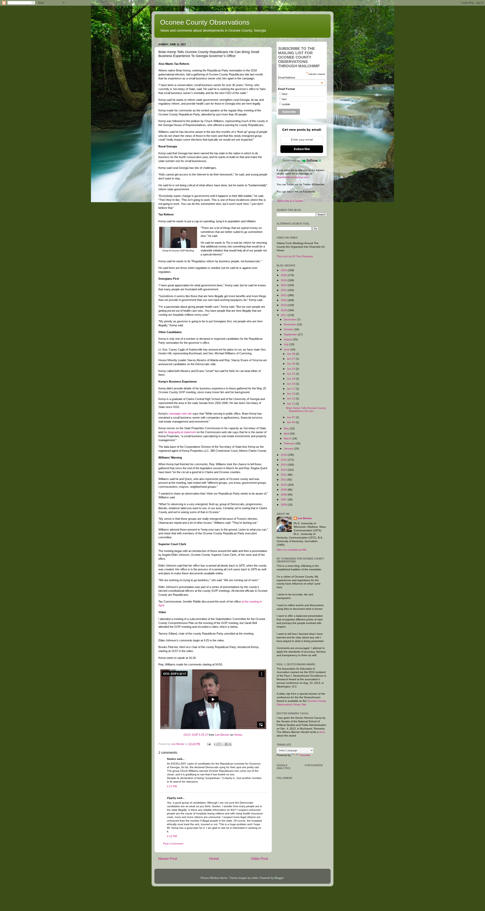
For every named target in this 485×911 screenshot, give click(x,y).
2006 (284, 504)
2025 (284, 275)
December (290, 319)
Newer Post (167, 859)
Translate (304, 755)
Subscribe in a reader (290, 201)
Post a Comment (173, 843)
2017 (284, 315)
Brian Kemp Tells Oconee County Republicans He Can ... (306, 409)
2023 (284, 285)
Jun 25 (291, 363)
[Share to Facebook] (226, 744)
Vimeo (238, 734)
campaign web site (180, 413)
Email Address (300, 77)
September (291, 334)
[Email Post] (208, 744)
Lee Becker (222, 734)
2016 (284, 454)
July (286, 344)
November (290, 324)
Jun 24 (291, 368)
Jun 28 (291, 353)
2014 (284, 464)
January (289, 448)
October (289, 329)
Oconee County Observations (205, 22)
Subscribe (302, 149)
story (322, 732)
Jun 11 (291, 403)
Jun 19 (291, 378)
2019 (284, 305)
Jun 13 (291, 393)
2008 (284, 494)
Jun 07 (291, 417)
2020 (284, 300)
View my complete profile (292, 549)
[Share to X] (223, 744)
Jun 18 (291, 383)
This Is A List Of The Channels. (295, 256)
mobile (286, 104)
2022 (284, 290)
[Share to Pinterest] (230, 744)
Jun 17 (291, 388)
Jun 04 (291, 422)
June (287, 349)
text (284, 99)
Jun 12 (291, 398)
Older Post (259, 859)
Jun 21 (291, 373)
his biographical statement (180, 432)
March (288, 438)
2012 (284, 474)
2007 (284, 499)
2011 (284, 479)
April (287, 433)
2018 (284, 310)
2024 (284, 280)
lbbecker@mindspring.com (293, 177)
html (284, 93)
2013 (284, 469)
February (290, 443)
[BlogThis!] (219, 744)
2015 (284, 459)
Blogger (279, 878)
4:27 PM (172, 786)
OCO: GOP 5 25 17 (196, 734)
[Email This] (215, 744)
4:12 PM (172, 836)
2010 (284, 484)
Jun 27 (291, 358)
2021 (284, 295)
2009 (284, 489)
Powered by (291, 160)
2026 (284, 270)
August (288, 339)
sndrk (254, 878)
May (287, 428)
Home (214, 859)
